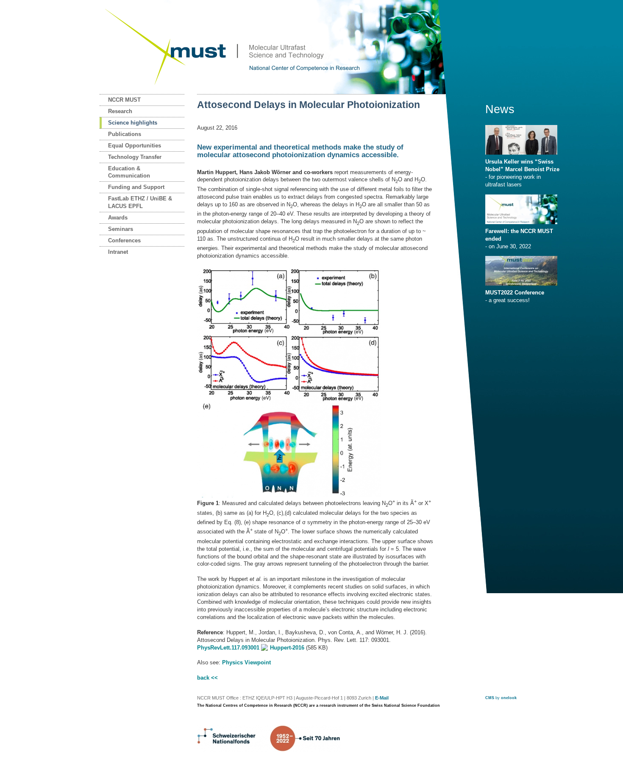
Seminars (120, 229)
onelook (509, 698)
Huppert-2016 (287, 647)
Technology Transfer (134, 157)
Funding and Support (136, 187)
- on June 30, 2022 (519, 239)
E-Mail (382, 697)
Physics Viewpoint (246, 662)
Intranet (118, 252)
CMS (489, 698)
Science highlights (132, 122)
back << (207, 678)
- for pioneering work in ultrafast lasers (522, 173)
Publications (124, 134)
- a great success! (514, 296)
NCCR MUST (124, 100)
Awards (118, 217)
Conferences (124, 240)
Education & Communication (129, 172)
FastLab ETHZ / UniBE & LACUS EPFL (140, 202)
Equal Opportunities (134, 145)
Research (120, 111)
